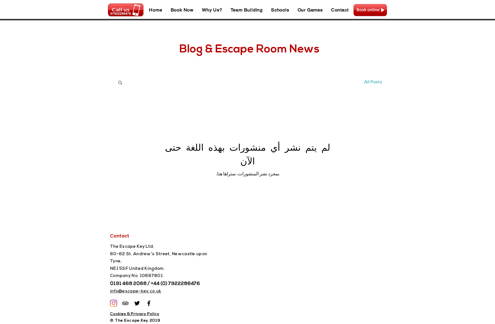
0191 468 (121, 283)
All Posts (373, 82)
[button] (120, 83)
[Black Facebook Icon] (148, 303)
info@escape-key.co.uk (135, 291)
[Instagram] (113, 303)
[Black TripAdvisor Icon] (125, 303)
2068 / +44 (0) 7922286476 (166, 283)
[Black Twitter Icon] (137, 303)
